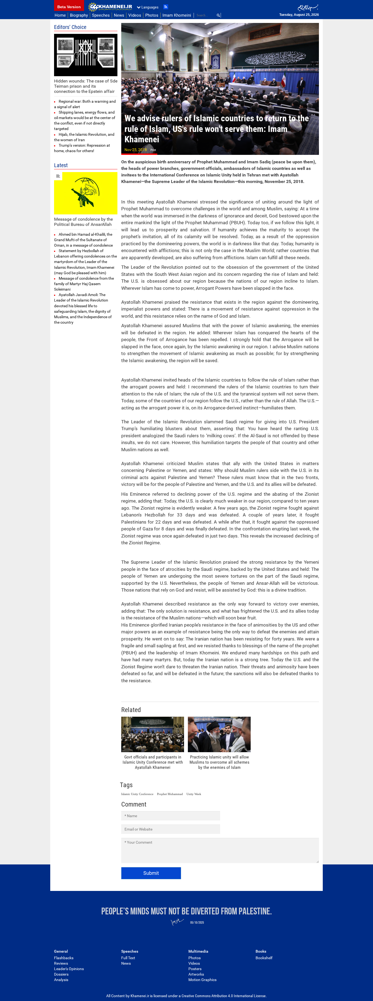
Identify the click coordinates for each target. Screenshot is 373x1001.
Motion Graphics (202, 980)
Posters (195, 969)
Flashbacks (63, 958)
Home (60, 15)
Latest (61, 165)
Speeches (101, 15)
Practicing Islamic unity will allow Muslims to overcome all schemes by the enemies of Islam (219, 762)
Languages (149, 7)
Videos (134, 15)
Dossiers (61, 974)
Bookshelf (264, 958)
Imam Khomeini (176, 15)
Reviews (61, 963)
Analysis (61, 980)
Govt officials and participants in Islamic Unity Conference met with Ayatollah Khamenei (153, 762)
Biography (79, 15)
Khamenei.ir (110, 7)
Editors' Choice (70, 27)
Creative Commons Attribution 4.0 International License (224, 996)
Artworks (196, 974)
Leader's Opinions (69, 969)
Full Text (128, 958)
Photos (151, 15)
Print (153, 150)
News (119, 15)
